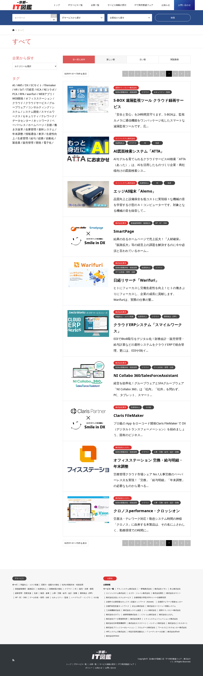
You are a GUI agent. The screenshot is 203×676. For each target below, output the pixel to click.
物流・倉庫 (44, 593)
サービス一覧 (108, 589)
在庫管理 (30, 129)
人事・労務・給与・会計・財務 (64, 593)
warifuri (31, 94)
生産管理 (22, 138)
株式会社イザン (161, 589)
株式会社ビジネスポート (178, 623)
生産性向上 (42, 589)
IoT (22, 89)
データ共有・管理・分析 (39, 597)
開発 (38, 142)
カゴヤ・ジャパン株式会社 (139, 593)
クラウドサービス (36, 103)
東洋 (41, 134)
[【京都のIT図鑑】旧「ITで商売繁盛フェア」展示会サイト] (22, 5)
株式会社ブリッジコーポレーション (120, 627)
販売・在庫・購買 (86, 589)
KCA (38, 89)
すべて (15, 584)
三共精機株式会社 (113, 610)
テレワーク (48, 116)
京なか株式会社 (138, 606)
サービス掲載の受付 (117, 5)
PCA (14, 94)
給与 (33, 138)
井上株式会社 (175, 589)
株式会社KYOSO (112, 636)
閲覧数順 (174, 59)
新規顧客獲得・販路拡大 (25, 589)
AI (13, 85)
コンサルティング (38, 107)
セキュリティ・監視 (60, 597)
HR (16, 89)
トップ (57, 5)
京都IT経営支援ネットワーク (117, 606)
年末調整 (17, 134)
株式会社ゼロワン (113, 614)
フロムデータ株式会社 (146, 627)
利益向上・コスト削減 (29, 584)
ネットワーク (41, 120)
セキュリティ (31, 116)
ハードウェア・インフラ (81, 597)
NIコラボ (49, 89)
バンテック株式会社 (157, 623)
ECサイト (36, 85)
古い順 (143, 59)
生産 (36, 593)
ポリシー (88, 667)
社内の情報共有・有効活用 (72, 584)
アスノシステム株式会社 (126, 589)
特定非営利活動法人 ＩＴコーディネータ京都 (147, 631)
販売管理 (28, 142)
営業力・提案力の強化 (50, 584)
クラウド (17, 103)
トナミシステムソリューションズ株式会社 (161, 619)
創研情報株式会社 (130, 614)
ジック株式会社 (150, 610)
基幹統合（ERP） (87, 593)
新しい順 (111, 59)
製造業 (16, 142)
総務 (41, 138)
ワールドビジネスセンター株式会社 (172, 627)
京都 (49, 125)
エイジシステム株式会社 (116, 593)
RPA (22, 94)
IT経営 (30, 89)
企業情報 (106, 584)
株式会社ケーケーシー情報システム (161, 606)
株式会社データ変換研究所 (117, 619)
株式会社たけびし (166, 614)
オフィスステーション (39, 98)
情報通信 (30, 134)
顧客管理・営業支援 (23, 593)
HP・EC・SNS (21, 597)
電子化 (48, 142)
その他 (96, 597)
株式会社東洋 (135, 619)
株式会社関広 (158, 593)
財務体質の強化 (55, 589)
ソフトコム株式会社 (148, 614)
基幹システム (46, 129)
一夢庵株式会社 (145, 589)
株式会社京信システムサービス (118, 597)
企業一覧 (95, 5)
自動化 (50, 138)
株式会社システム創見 (132, 610)
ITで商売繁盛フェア (144, 5)
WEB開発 (17, 98)
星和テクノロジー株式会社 (170, 610)
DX (26, 85)
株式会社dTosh (173, 631)
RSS (13, 660)
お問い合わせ (184, 5)
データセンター (21, 120)
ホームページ (36, 125)
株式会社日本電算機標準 (116, 623)
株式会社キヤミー (173, 593)
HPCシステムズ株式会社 (116, 631)
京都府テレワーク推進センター (170, 601)
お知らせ (166, 5)
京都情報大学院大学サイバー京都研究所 (150, 597)
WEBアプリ (45, 94)
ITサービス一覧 (75, 5)
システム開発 (31, 111)
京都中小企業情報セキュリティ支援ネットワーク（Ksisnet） (130, 601)
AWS (20, 85)
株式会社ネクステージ (137, 623)
